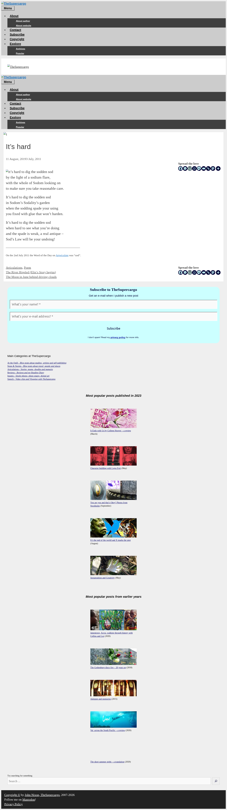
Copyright (17, 39)
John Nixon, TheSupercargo (42, 795)
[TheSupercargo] (13, 3)
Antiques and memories (100, 699)
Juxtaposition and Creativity (102, 578)
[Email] (203, 168)
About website (23, 25)
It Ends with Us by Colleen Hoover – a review (110, 431)
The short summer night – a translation (107, 762)
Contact (15, 30)
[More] (218, 168)
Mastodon (28, 799)
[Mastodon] (213, 168)
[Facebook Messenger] (185, 168)
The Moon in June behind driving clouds (31, 277)
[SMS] (199, 168)
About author (23, 21)
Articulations (14, 267)
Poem (27, 267)
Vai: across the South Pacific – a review (107, 730)
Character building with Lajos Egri (105, 468)
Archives (20, 49)
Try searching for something (19, 776)
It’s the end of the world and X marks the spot (110, 540)
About (14, 16)
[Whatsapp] (194, 168)
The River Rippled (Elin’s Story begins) (31, 272)
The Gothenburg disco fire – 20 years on (108, 667)
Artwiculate (62, 255)
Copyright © (12, 795)
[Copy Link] (208, 168)
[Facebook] (180, 168)
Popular (20, 53)
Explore (15, 43)
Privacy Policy (13, 804)
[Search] (216, 781)
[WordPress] (189, 168)
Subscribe (17, 34)
